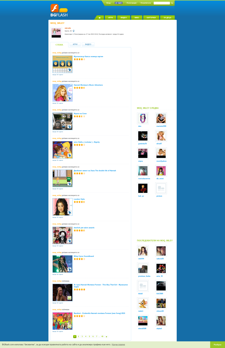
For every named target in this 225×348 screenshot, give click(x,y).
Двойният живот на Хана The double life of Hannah (95, 171)
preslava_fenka (144, 276)
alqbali (159, 328)
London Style (79, 199)
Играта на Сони (80, 114)
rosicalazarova (144, 179)
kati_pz (141, 196)
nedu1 (140, 311)
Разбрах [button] (217, 345)
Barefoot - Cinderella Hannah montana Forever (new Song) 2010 (99, 313)
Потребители (146, 3)
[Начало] (99, 17)
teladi (140, 294)
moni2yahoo (162, 161)
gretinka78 (142, 144)
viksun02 (160, 311)
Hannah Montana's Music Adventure (88, 85)
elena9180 (142, 328)
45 (102, 336)
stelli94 (141, 259)
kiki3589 (160, 294)
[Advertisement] (155, 64)
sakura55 (160, 259)
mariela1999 (161, 126)
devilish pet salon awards (84, 228)
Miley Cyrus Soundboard (84, 256)
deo (139, 126)
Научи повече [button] (118, 344)
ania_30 (160, 276)
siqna (140, 161)
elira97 (159, 144)
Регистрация (131, 3)
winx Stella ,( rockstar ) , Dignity (87, 142)
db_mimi (160, 179)
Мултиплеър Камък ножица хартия (88, 56)
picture (159, 196)
